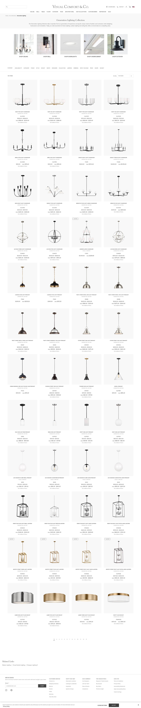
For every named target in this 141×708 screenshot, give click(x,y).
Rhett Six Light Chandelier (118, 111)
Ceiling (32, 11)
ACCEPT (114, 705)
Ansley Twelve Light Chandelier (118, 157)
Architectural (69, 11)
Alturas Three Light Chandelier (22, 249)
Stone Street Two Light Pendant (118, 340)
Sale (109, 11)
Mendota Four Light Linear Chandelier (86, 203)
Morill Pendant (118, 386)
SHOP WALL (47, 57)
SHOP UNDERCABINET (94, 57)
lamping (69, 68)
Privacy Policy (117, 683)
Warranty (51, 694)
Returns (51, 686)
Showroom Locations (71, 681)
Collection (62, 68)
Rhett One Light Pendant (86, 432)
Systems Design (70, 689)
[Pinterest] (11, 690)
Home (7, 15)
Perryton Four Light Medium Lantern (54, 523)
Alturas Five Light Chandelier (54, 249)
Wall (37, 11)
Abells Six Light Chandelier (54, 157)
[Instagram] (6, 690)
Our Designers (92, 11)
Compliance (85, 689)
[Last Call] (86, 246)
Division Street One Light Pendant (54, 386)
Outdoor (55, 11)
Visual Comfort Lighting (19, 665)
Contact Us (51, 681)
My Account (99, 683)
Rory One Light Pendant (118, 432)
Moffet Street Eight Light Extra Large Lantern (118, 569)
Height (43, 68)
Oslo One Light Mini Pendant (22, 432)
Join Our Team (85, 683)
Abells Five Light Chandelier (22, 157)
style (37, 68)
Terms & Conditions (118, 681)
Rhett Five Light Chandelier (86, 111)
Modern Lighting (6, 665)
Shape (96, 68)
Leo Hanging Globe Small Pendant (22, 477)
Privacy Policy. (6, 706)
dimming (76, 68)
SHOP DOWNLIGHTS (70, 57)
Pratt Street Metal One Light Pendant (86, 294)
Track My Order (52, 696)
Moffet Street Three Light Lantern (22, 569)
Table (43, 11)
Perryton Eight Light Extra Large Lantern (118, 523)
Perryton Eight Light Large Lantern (86, 523)
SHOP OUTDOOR (117, 57)
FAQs (50, 691)
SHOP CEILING (23, 57)
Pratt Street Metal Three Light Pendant (22, 340)
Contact (121, 7)
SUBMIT (42, 686)
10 (77, 639)
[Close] (138, 705)
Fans (61, 11)
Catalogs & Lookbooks (71, 683)
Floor (49, 11)
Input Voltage (84, 68)
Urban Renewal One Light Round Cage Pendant (22, 386)
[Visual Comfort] (70, 8)
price (91, 68)
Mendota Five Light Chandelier (118, 203)
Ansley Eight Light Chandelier (86, 157)
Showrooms (111, 7)
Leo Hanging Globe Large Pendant (86, 477)
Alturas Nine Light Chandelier (118, 249)
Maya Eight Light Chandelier (22, 203)
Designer (54, 68)
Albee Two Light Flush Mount (54, 615)
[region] (70, 705)
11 (80, 639)
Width (48, 68)
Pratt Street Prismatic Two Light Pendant (54, 340)
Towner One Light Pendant (86, 386)
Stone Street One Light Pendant (86, 340)
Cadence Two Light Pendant (54, 294)
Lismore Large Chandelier (86, 249)
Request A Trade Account (102, 681)
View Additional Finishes (22, 122)
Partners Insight (100, 689)
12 (83, 639)
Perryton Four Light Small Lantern (22, 523)
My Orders (98, 686)
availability (18, 68)
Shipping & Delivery (53, 683)
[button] (130, 7)
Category (26, 68)
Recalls (51, 689)
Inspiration (102, 11)
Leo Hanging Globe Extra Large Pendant (118, 477)
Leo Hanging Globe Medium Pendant (54, 477)
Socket (102, 68)
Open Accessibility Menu (120, 689)
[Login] (126, 7)
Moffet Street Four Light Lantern (54, 569)
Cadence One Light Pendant (22, 294)
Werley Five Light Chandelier (54, 203)
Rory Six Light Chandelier (54, 111)
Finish (33, 68)
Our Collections (81, 11)
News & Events (85, 686)
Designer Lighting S (32, 665)
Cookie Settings (117, 692)
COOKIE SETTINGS (102, 705)
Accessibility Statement (119, 686)
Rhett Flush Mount (118, 615)
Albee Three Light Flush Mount (86, 615)
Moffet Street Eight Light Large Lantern (86, 569)
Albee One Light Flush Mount (22, 615)
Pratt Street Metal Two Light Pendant (118, 294)
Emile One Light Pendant (54, 432)
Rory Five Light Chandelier (22, 111)
